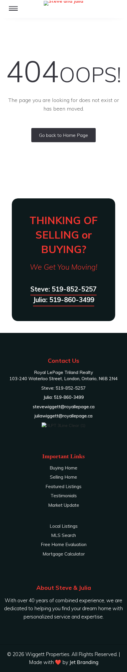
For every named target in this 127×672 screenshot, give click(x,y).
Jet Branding (83, 662)
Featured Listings (63, 486)
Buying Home (63, 468)
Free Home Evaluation (64, 544)
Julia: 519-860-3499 (63, 300)
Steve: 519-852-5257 (63, 289)
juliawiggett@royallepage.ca (63, 416)
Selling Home (63, 477)
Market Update (63, 505)
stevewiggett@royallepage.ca (64, 406)
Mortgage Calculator (64, 554)
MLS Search (63, 535)
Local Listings (64, 526)
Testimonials (64, 495)
